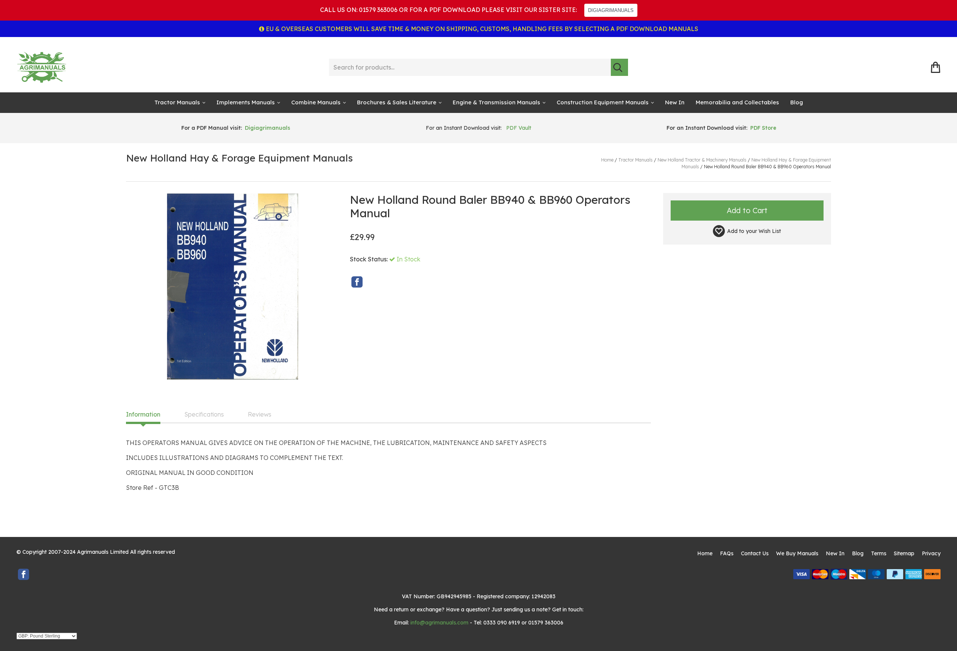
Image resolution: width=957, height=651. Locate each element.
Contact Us (755, 553)
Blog (796, 102)
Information (143, 414)
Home (705, 553)
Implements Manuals (245, 102)
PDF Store (763, 128)
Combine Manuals (316, 102)
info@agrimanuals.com (439, 622)
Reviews (259, 414)
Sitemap (904, 553)
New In (674, 102)
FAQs (726, 553)
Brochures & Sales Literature (396, 102)
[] (619, 67)
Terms (878, 553)
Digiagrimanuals (267, 128)
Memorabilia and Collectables (737, 102)
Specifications (204, 414)
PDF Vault (518, 128)
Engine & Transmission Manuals (496, 102)
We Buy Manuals (797, 553)
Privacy (931, 553)
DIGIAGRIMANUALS (611, 10)
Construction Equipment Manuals (603, 102)
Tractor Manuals (177, 102)
